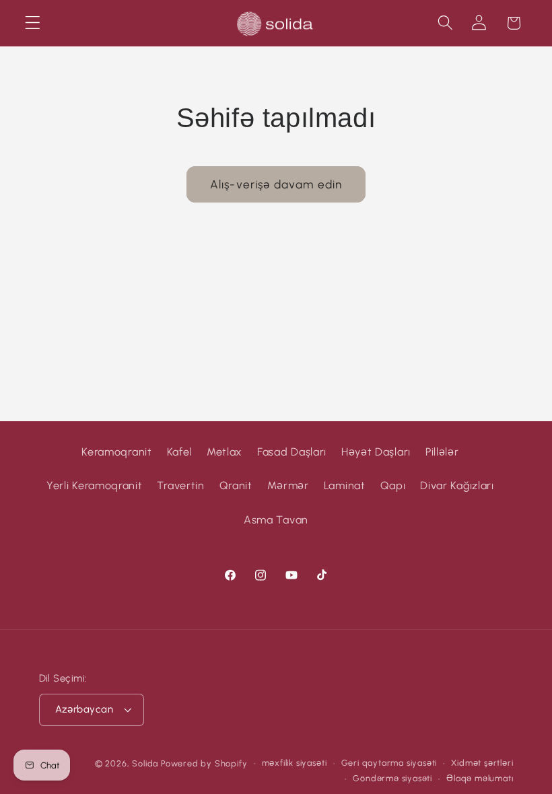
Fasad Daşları (291, 451)
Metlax (224, 451)
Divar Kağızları (456, 485)
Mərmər (288, 485)
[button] (32, 23)
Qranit (235, 485)
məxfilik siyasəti (294, 763)
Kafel (179, 451)
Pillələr (442, 451)
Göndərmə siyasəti (392, 778)
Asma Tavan (276, 519)
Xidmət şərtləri (482, 763)
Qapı (393, 485)
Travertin (180, 485)
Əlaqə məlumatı (479, 778)
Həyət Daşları (376, 451)
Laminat (345, 485)
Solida (145, 763)
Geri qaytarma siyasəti (389, 763)
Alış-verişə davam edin (276, 184)
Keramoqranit (116, 451)
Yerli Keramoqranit (94, 485)
